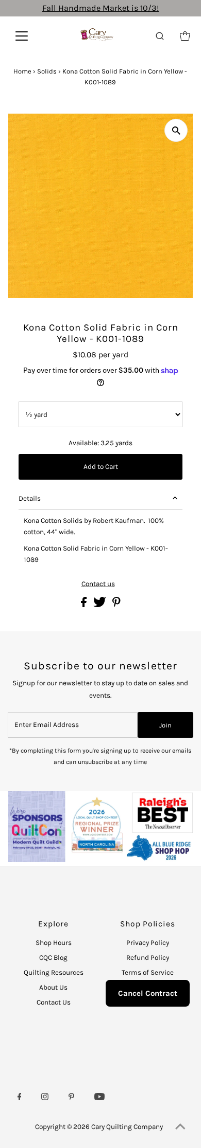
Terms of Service (148, 972)
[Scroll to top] (180, 1127)
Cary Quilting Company (127, 1127)
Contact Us (54, 1002)
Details (30, 498)
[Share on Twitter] (100, 605)
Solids (47, 71)
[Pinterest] (71, 1098)
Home (22, 71)
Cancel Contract (147, 993)
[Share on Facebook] (84, 605)
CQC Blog (53, 957)
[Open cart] (185, 36)
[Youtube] (99, 1098)
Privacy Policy (147, 942)
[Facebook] (19, 1098)
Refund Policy (147, 957)
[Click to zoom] (176, 130)
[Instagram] (45, 1098)
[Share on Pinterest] (116, 605)
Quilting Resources (53, 972)
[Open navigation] (29, 36)
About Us (53, 987)
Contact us (98, 584)
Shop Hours (54, 942)
